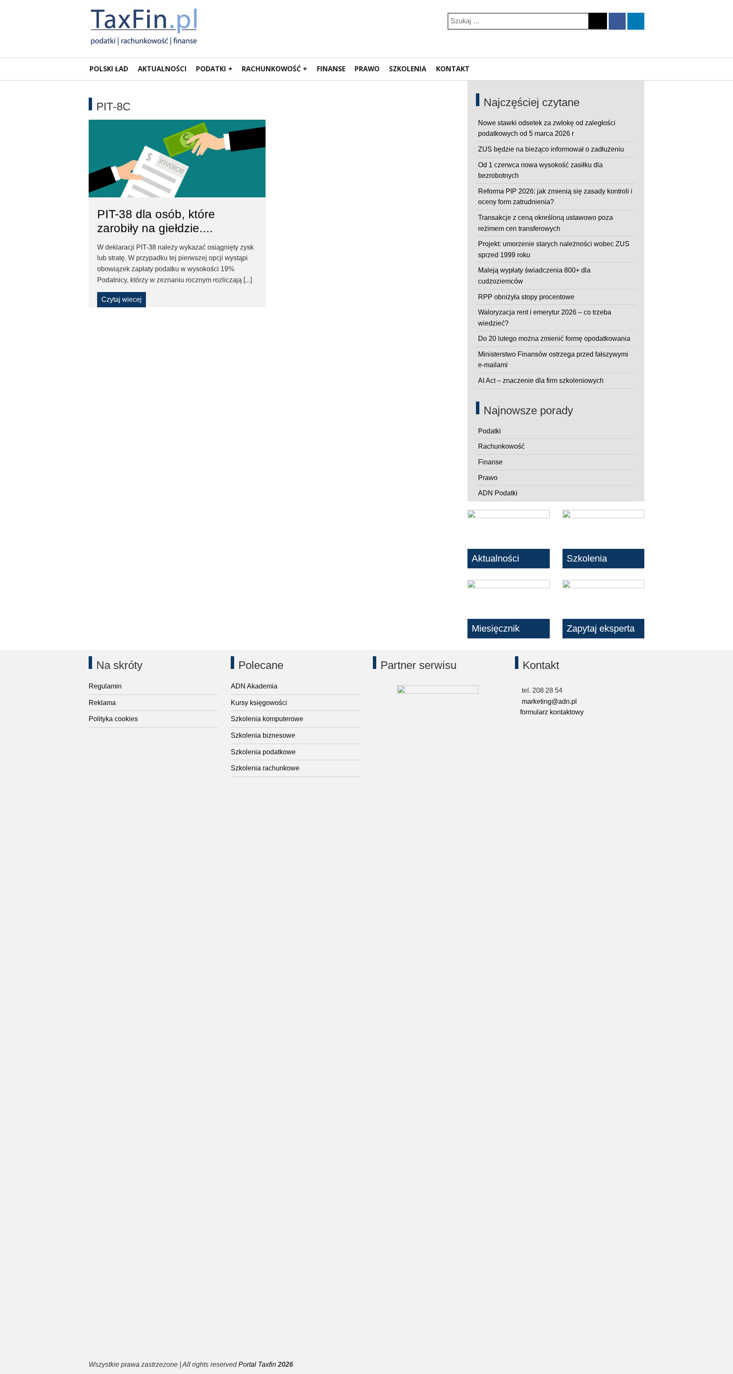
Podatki (211, 68)
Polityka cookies (113, 718)
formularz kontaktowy (552, 712)
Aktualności (162, 68)
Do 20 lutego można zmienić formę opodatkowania (554, 338)
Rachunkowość (271, 68)
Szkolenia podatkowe (263, 752)
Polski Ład (109, 68)
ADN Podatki (498, 493)
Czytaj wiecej (121, 299)
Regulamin (105, 686)
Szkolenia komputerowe (267, 718)
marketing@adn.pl (548, 701)
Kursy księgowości (259, 702)
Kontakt (453, 68)
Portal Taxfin (257, 1364)
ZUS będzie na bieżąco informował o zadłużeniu (551, 149)
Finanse (331, 68)
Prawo (367, 68)
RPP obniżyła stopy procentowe (526, 297)
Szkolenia (407, 68)
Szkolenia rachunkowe (265, 768)
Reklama (102, 702)
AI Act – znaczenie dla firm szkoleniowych (541, 380)
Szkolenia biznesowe (263, 735)
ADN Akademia (254, 686)
